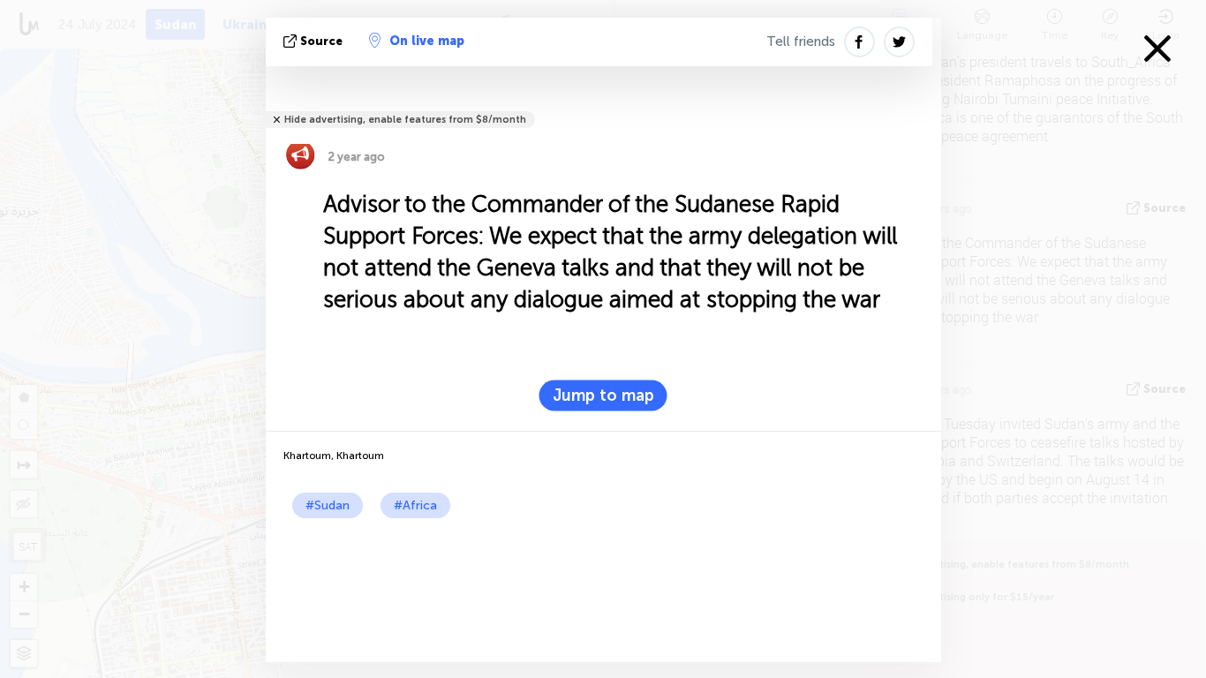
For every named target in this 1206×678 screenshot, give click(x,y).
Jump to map (603, 395)
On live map (426, 41)
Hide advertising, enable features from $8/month (405, 119)
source (321, 41)
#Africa (415, 505)
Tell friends (800, 41)
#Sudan (327, 505)
